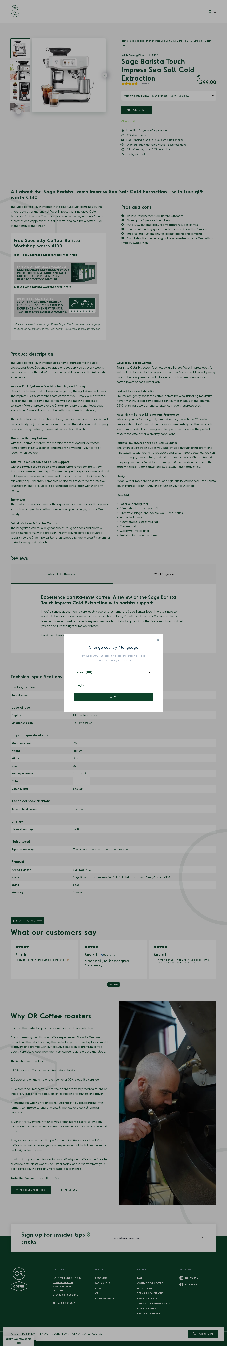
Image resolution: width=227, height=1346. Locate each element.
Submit (113, 696)
